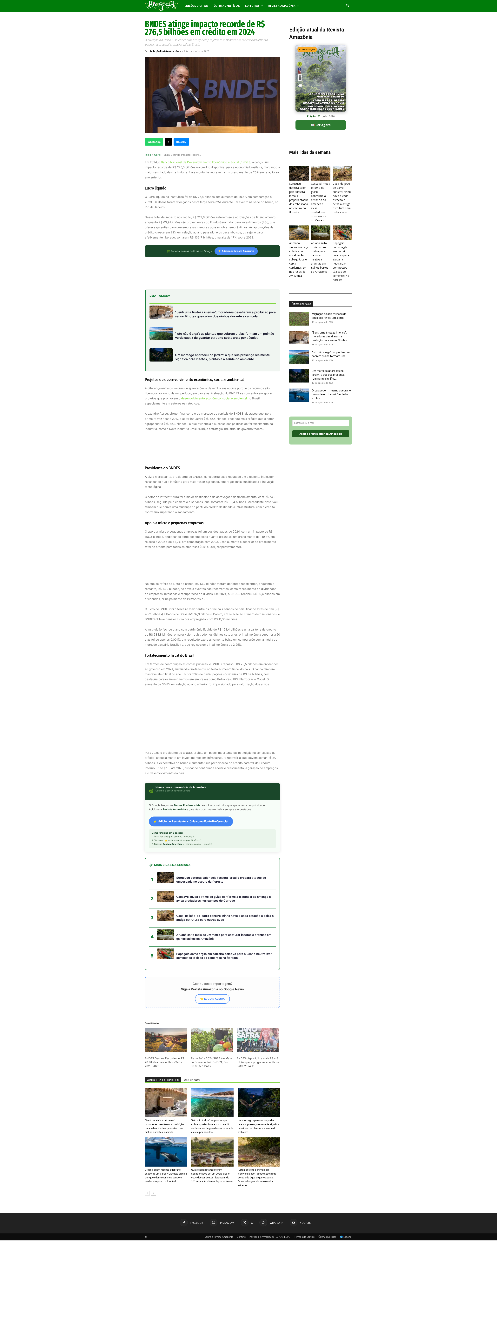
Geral (157, 154)
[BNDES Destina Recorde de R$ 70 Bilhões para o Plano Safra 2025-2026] (166, 1005)
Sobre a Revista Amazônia (219, 1202)
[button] (347, 6)
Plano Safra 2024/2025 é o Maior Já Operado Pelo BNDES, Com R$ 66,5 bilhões (212, 1027)
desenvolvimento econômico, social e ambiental (214, 398)
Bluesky (181, 141)
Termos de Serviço (304, 1202)
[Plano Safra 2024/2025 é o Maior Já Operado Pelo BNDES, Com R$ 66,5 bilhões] (212, 1005)
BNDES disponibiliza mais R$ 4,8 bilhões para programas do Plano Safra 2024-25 (258, 1027)
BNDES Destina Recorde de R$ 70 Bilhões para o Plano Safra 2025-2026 (164, 1027)
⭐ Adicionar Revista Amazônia (236, 251)
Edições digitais (196, 6)
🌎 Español (346, 1202)
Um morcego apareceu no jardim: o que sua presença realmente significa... (328, 374)
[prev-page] (147, 1158)
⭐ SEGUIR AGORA (212, 963)
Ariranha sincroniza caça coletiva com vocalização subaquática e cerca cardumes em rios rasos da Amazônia (298, 259)
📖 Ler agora (321, 125)
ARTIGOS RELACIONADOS (163, 1045)
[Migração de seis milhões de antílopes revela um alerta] (299, 319)
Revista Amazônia (281, 6)
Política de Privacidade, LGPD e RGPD (269, 1202)
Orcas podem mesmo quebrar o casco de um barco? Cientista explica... (331, 394)
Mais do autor (192, 1045)
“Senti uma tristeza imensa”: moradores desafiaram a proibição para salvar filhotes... (330, 336)
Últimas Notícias (227, 6)
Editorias (252, 6)
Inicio (148, 154)
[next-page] (153, 1158)
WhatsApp (154, 141)
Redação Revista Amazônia (165, 51)
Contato (241, 1202)
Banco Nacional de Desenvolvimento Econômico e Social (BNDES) (206, 162)
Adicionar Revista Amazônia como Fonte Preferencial (193, 786)
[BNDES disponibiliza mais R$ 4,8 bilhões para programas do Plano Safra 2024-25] (258, 1005)
